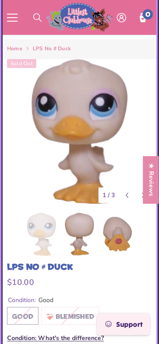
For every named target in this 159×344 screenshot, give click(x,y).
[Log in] (121, 17)
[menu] (12, 17)
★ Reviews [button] (151, 180)
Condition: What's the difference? (55, 338)
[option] (79, 131)
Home (15, 48)
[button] (127, 195)
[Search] (37, 17)
